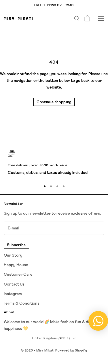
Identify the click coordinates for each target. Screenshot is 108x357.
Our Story (13, 255)
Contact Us (14, 284)
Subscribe (16, 245)
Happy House (16, 265)
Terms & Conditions (21, 303)
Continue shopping (54, 102)
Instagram (13, 294)
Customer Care (18, 275)
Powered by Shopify (71, 350)
